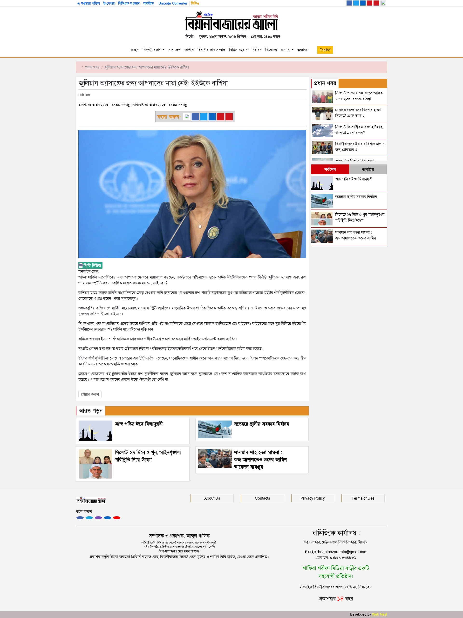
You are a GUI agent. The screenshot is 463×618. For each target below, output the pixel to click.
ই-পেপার (109, 3)
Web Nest (379, 614)
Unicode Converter (172, 3)
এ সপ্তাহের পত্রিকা (88, 3)
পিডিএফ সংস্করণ (129, 3)
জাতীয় (189, 50)
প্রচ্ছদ (135, 50)
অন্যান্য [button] (303, 50)
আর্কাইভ (148, 3)
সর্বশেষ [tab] (330, 169)
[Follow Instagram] (89, 517)
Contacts (262, 498)
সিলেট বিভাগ (152, 50)
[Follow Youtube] (116, 517)
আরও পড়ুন (91, 410)
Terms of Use (363, 498)
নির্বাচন (256, 50)
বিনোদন (271, 50)
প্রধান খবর (92, 67)
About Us (212, 498)
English (325, 50)
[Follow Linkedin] (107, 517)
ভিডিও (195, 3)
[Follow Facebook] (80, 517)
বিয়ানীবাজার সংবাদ (211, 50)
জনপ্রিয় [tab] (368, 169)
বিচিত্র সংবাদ (238, 50)
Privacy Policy (312, 498)
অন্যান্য (286, 50)
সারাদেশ (174, 50)
